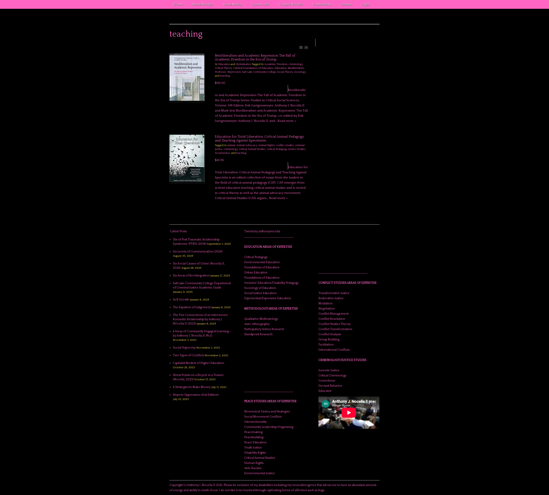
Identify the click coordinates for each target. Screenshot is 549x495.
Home (178, 4)
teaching (225, 75)
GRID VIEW (301, 47)
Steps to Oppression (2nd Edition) (196, 395)
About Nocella (200, 5)
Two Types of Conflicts (188, 355)
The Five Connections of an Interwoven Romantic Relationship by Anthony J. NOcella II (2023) (200, 319)
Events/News (320, 5)
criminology (296, 64)
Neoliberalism (296, 68)
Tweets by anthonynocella (262, 231)
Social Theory (285, 72)
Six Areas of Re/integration (191, 275)
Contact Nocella (288, 5)
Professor (220, 72)
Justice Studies (296, 149)
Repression (234, 72)
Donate (347, 4)
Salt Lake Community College (259, 72)
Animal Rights (266, 145)
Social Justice (222, 153)
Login (365, 4)
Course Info (258, 5)
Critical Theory (223, 68)
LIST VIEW (306, 47)
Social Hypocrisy (184, 347)
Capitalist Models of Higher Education (198, 363)
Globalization (243, 64)
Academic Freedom (275, 64)
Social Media (230, 5)
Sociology (300, 72)
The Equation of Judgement (192, 307)
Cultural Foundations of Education (253, 68)
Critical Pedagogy (277, 149)
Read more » (287, 121)
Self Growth (181, 299)
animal (231, 145)
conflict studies (285, 145)
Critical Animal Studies (252, 149)
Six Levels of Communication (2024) (198, 251)
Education (224, 64)
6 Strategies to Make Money (192, 387)
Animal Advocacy (246, 145)
